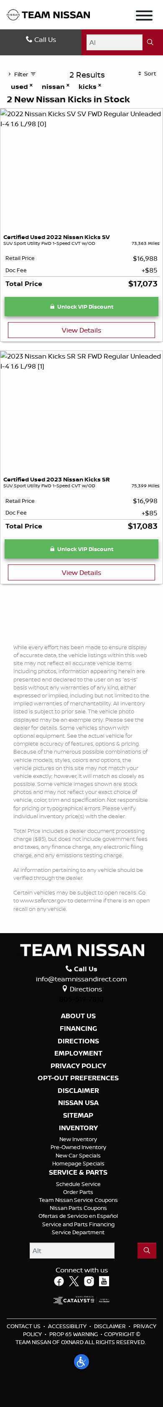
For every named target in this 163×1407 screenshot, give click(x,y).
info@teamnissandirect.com (81, 978)
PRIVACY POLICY (78, 1066)
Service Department (78, 1232)
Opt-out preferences (78, 1078)
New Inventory (78, 1139)
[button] (81, 1361)
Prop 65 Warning (73, 1334)
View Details (81, 330)
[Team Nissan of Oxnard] (48, 14)
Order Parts (78, 1192)
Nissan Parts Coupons (78, 1208)
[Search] (150, 42)
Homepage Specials (78, 1163)
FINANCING (78, 1028)
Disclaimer (78, 1091)
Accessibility (67, 1326)
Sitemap (78, 1115)
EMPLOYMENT (78, 1053)
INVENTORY (78, 1128)
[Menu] (144, 16)
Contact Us (24, 1326)
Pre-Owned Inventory (78, 1147)
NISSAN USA (78, 1103)
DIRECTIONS (78, 1041)
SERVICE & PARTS (78, 1172)
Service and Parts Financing (78, 1224)
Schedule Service (78, 1184)
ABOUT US (78, 1016)
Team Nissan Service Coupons (78, 1200)
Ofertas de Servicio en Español (78, 1216)
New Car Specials (78, 1155)
